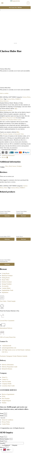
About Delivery (4, 101)
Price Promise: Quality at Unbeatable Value (12, 134)
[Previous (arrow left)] (0, 48)
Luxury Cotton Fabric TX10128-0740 (5, 260)
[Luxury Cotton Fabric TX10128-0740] (7, 250)
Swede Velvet (19, 236)
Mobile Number (4, 439)
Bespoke (14, 445)
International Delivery (6, 328)
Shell (10, 166)
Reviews (5, 157)
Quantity (2, 443)
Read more (7, 215)
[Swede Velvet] (23, 227)
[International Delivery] (2, 326)
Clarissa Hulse (26, 97)
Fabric (1, 99)
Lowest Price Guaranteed (7, 320)
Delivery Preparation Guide (9, 117)
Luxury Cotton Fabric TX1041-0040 (21, 212)
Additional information (8, 155)
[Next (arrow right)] (1, 48)
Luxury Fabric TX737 (5, 236)
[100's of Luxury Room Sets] (2, 335)
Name (2, 413)
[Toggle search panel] (1, 7)
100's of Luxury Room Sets (7, 337)
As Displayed (6, 445)
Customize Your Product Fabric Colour (10, 119)
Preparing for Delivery (6, 110)
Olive (6, 166)
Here (18, 132)
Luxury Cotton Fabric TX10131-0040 (5, 212)
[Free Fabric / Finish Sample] (2, 299)
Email (2, 415)
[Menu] (4, 3)
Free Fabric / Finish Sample (7, 301)
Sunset (14, 166)
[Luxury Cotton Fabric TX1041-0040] (23, 202)
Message (2, 447)
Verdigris (19, 166)
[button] (27, 3)
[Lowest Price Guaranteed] (2, 318)
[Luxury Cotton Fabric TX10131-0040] (7, 202)
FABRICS (18, 99)
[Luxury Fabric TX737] (7, 227)
